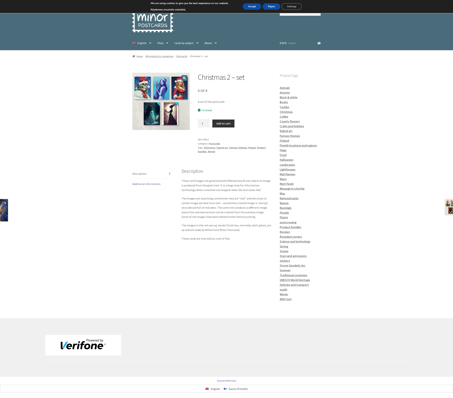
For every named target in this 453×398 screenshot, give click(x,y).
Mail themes (287, 174)
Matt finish (287, 184)
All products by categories (159, 56)
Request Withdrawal (226, 380)
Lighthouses (287, 170)
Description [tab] (139, 173)
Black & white (288, 97)
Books (284, 102)
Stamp (284, 251)
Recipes (285, 232)
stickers (285, 261)
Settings (291, 6)
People (252, 147)
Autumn (285, 93)
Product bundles (290, 227)
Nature (284, 203)
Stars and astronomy (293, 256)
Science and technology (295, 241)
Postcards (181, 56)
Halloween (286, 160)
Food (283, 155)
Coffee (284, 117)
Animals (285, 88)
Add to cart (223, 123)
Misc (282, 194)
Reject (271, 6)
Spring (284, 246)
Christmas (209, 147)
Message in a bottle (292, 189)
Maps (283, 179)
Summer (285, 270)
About (208, 43)
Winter (211, 151)
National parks (289, 198)
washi (283, 290)
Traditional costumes (293, 275)
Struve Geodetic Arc (292, 266)
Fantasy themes (238, 147)
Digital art (222, 147)
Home (140, 56)
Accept (252, 6)
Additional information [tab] (146, 184)
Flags (283, 150)
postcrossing (288, 222)
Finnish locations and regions (298, 145)
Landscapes (287, 165)
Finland (284, 141)
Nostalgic (286, 208)
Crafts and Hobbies (292, 126)
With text (286, 299)
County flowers (290, 121)
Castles (284, 107)
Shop (160, 43)
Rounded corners (291, 237)
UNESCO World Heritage (295, 280)
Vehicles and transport (294, 285)
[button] (184, 78)
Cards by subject (184, 43)
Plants (284, 217)
